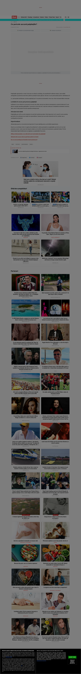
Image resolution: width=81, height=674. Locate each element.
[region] (40, 661)
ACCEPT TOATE (72, 657)
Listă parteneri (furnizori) (41, 660)
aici (21, 665)
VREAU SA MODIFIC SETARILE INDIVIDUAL (72, 662)
